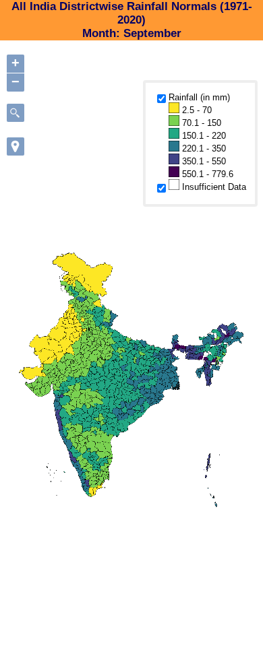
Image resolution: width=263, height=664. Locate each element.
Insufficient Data (212, 187)
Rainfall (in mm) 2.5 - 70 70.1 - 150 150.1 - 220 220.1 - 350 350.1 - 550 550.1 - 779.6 (201, 135)
